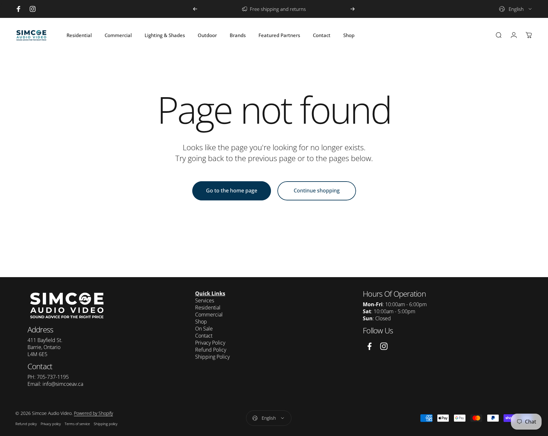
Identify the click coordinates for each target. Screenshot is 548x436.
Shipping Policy (212, 356)
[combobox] (516, 9)
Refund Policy (210, 349)
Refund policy (26, 423)
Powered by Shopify (93, 413)
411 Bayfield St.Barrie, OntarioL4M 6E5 (45, 347)
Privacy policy (51, 423)
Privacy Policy (210, 342)
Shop (201, 321)
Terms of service (77, 423)
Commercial (209, 314)
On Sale (204, 328)
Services (204, 300)
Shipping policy (105, 423)
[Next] (352, 9)
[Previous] (195, 9)
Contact (203, 335)
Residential (207, 307)
